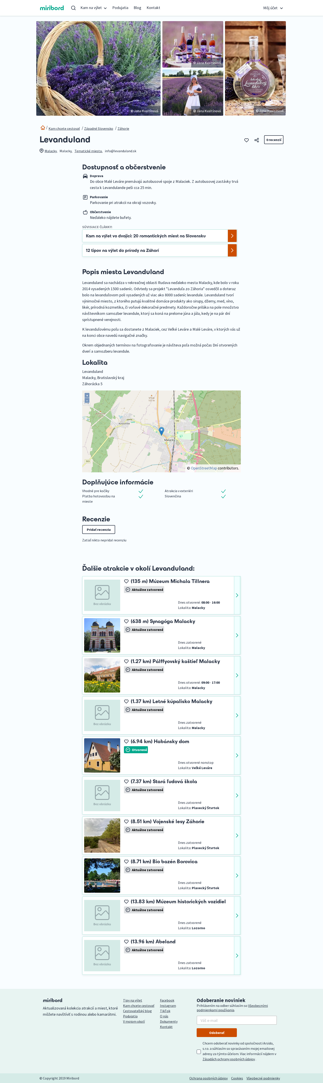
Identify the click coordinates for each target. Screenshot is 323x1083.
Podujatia (120, 7)
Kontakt (153, 7)
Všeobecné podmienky (263, 1078)
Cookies (237, 1078)
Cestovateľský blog (137, 1011)
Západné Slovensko (98, 128)
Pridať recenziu (99, 529)
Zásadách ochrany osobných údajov (229, 1059)
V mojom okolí (134, 1021)
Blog (137, 7)
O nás (164, 1016)
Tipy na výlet (132, 1000)
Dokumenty (169, 1021)
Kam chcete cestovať (64, 128)
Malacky (50, 151)
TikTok (165, 1011)
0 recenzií (273, 139)
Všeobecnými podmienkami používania (232, 1007)
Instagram (168, 1005)
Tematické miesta (88, 151)
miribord (52, 8)
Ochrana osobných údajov (208, 1078)
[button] (93, 8)
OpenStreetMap (204, 468)
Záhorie (123, 128)
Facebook (167, 1000)
